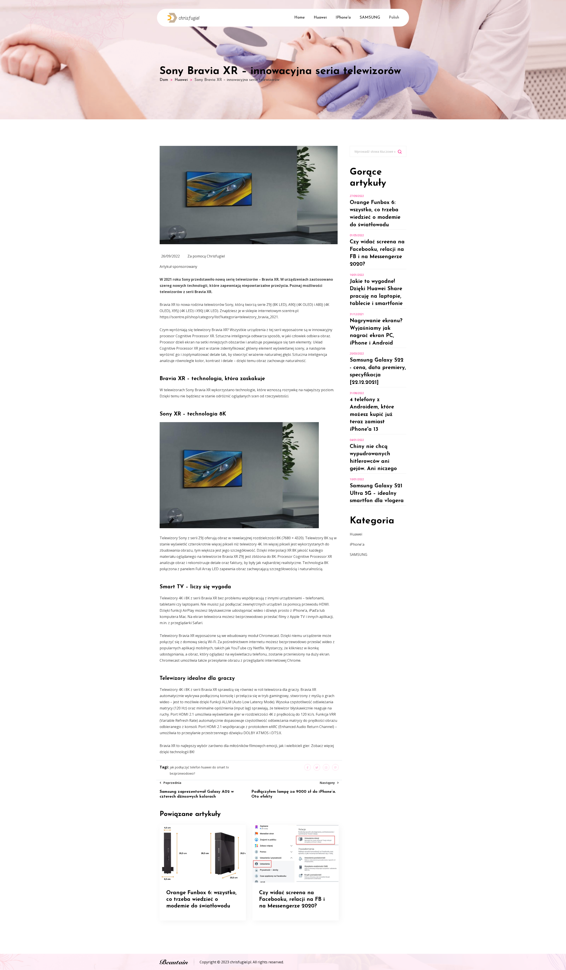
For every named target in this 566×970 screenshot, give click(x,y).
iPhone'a (343, 18)
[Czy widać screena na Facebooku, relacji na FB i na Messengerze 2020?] (295, 853)
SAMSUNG (369, 18)
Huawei (320, 18)
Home (299, 18)
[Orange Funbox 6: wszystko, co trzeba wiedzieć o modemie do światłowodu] (203, 853)
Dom (164, 80)
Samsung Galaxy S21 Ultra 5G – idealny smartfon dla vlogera (377, 493)
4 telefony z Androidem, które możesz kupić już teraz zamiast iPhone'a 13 (372, 414)
